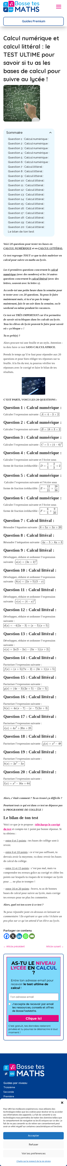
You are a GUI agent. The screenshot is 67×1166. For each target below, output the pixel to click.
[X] (13, 936)
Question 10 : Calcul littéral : (26, 180)
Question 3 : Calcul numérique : (28, 148)
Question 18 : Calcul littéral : (26, 217)
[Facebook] (6, 936)
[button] (62, 1102)
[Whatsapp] (25, 936)
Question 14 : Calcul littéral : (26, 199)
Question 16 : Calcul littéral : (26, 208)
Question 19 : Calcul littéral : (26, 222)
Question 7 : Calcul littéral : (25, 166)
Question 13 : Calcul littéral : (26, 194)
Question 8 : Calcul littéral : (25, 171)
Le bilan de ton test (21, 231)
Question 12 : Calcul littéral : (26, 189)
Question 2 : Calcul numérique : (28, 143)
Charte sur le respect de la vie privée (33, 1161)
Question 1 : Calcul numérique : (28, 139)
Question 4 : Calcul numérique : (29, 152)
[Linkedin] (19, 936)
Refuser (33, 1144)
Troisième (9, 1087)
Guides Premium (33, 21)
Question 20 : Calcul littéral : (26, 227)
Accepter (33, 1135)
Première (8, 1096)
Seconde (8, 1091)
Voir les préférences (34, 1153)
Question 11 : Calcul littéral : (26, 185)
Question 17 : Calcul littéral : (26, 213)
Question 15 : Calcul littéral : (26, 203)
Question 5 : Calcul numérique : (28, 157)
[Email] (32, 936)
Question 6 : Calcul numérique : (28, 162)
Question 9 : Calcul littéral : (26, 176)
